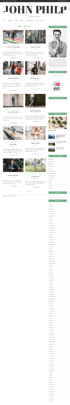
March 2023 (51, 251)
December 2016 (51, 391)
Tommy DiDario (51, 178)
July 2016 (50, 401)
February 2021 (51, 289)
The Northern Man (51, 175)
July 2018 (50, 346)
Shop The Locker (39, 20)
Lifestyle (22, 20)
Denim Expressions (35, 111)
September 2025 (52, 215)
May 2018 (50, 351)
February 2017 (51, 386)
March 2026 (51, 208)
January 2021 (51, 291)
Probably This (50, 164)
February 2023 (51, 253)
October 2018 (51, 339)
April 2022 (51, 272)
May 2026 (50, 206)
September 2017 (52, 370)
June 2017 (50, 377)
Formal (13, 109)
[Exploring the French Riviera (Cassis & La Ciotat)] (51, 135)
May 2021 (50, 282)
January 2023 (51, 256)
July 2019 (50, 318)
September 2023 (52, 244)
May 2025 (50, 220)
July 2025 (50, 218)
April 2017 (51, 382)
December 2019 (51, 308)
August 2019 (51, 315)
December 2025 (51, 211)
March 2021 (51, 287)
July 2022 (50, 268)
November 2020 (52, 296)
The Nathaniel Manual (52, 173)
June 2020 (50, 303)
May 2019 (50, 322)
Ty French (50, 180)
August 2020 (51, 301)
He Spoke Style (51, 161)
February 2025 (51, 227)
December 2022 (51, 258)
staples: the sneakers (13, 47)
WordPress (16, 195)
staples (17, 45)
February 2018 (51, 358)
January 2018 (51, 360)
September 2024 (52, 232)
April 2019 (51, 325)
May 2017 (50, 379)
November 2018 (52, 337)
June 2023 (50, 246)
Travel (16, 20)
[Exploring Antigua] (51, 147)
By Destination (30, 20)
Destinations (8, 109)
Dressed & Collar (35, 78)
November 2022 (52, 261)
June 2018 (50, 348)
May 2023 (50, 249)
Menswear (10, 20)
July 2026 (50, 204)
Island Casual (35, 176)
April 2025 (51, 223)
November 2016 (52, 394)
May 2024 (50, 234)
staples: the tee (35, 47)
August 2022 (51, 265)
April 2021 (51, 284)
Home (4, 20)
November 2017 (52, 365)
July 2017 (50, 375)
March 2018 (51, 356)
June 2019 (50, 320)
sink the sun (50, 168)
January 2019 (51, 332)
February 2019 (51, 329)
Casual (8, 45)
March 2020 (51, 306)
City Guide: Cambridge (61, 141)
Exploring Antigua (60, 147)
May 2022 (50, 270)
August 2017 (51, 372)
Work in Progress (13, 78)
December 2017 (51, 363)
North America (13, 110)
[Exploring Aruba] (57, 117)
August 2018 (51, 344)
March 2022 (51, 275)
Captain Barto (50, 159)
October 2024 (51, 230)
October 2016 (51, 396)
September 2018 (52, 341)
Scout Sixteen (50, 166)
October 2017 (51, 367)
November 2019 (52, 310)
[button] (45, 20)
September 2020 (52, 299)
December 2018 (51, 334)
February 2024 (51, 239)
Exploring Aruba (52, 130)
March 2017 (51, 384)
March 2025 (51, 225)
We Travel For (50, 185)
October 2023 (51, 242)
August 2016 (51, 398)
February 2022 (51, 277)
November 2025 (52, 213)
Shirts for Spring (13, 175)
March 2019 (51, 327)
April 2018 (51, 353)
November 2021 (52, 280)
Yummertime (50, 187)
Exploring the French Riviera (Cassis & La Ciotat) (60, 136)
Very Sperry (13, 144)
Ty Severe (50, 183)
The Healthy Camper (52, 171)
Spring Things (35, 143)
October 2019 (51, 313)
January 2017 (51, 389)
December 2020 (51, 294)
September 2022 (52, 263)
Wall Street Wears (13, 112)
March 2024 (51, 237)
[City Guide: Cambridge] (51, 141)
